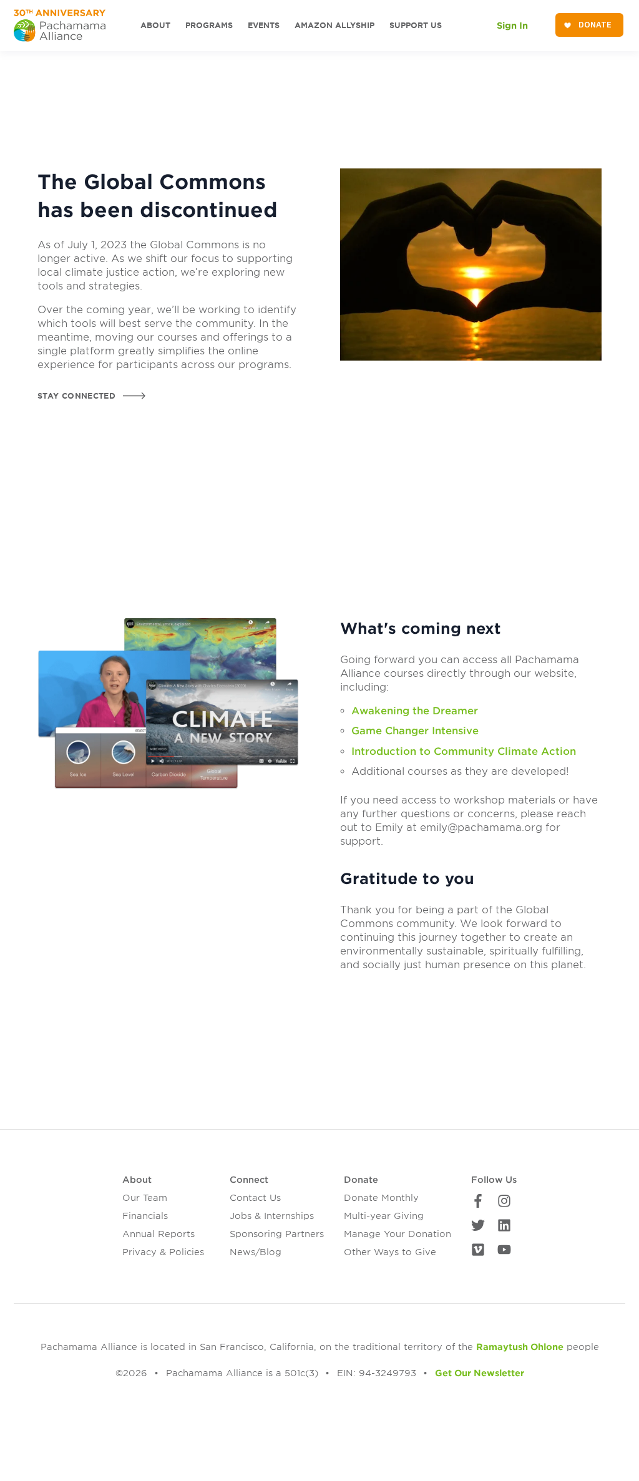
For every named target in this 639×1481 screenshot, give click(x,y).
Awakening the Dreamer (414, 711)
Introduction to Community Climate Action (463, 751)
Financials (145, 1216)
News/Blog (255, 1252)
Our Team (144, 1198)
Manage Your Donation (397, 1234)
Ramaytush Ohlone (519, 1347)
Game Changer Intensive (415, 731)
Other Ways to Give (390, 1252)
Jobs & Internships (272, 1216)
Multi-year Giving (384, 1216)
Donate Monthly (381, 1198)
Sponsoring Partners (277, 1234)
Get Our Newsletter (479, 1373)
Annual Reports (158, 1234)
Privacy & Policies (163, 1252)
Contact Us (255, 1198)
